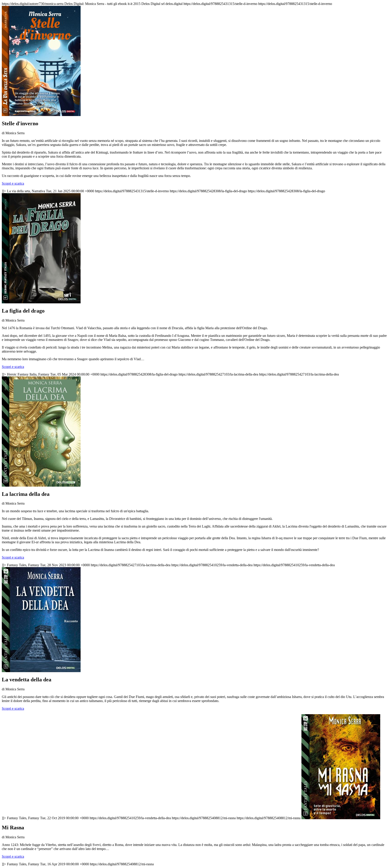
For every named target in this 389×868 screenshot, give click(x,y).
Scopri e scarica (13, 183)
